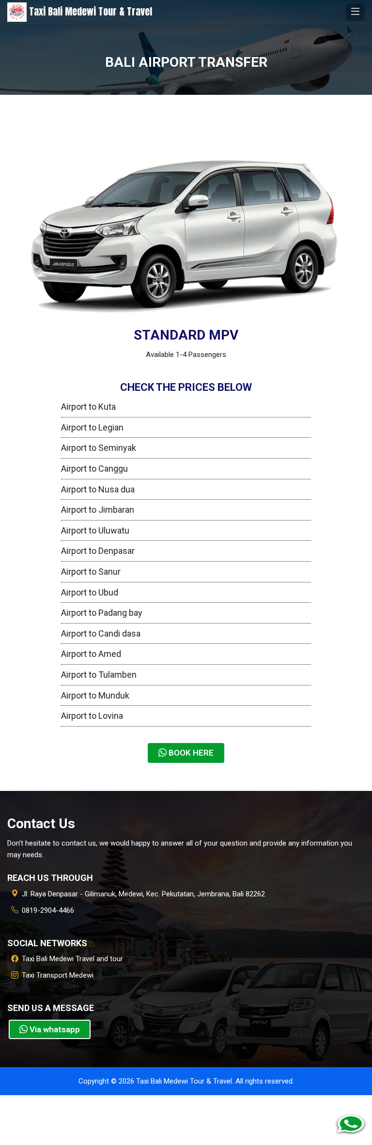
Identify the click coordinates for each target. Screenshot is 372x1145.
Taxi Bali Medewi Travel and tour (72, 958)
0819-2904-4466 (48, 910)
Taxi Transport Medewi (57, 975)
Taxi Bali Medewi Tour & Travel (89, 11)
